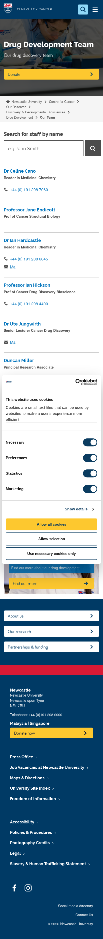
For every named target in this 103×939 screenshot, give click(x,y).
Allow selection (51, 539)
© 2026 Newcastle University (70, 923)
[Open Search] (83, 10)
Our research (19, 631)
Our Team (47, 117)
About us (16, 616)
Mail (14, 267)
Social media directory (75, 905)
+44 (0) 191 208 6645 (29, 259)
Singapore (40, 723)
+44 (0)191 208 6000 (45, 714)
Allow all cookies (51, 524)
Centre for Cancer (61, 101)
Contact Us (84, 914)
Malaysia (18, 723)
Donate (14, 74)
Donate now (24, 733)
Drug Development (19, 117)
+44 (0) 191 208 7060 (29, 189)
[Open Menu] (95, 10)
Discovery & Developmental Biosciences (35, 112)
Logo (8, 9)
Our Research (16, 106)
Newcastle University (26, 101)
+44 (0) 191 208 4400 (29, 303)
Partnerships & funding (28, 647)
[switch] (90, 458)
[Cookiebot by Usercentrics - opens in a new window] (75, 382)
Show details (76, 509)
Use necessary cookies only (51, 553)
